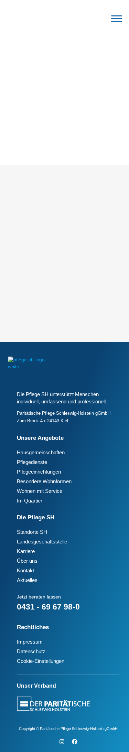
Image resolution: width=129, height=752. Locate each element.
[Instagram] (61, 741)
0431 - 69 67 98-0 (48, 606)
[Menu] (116, 18)
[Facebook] (74, 741)
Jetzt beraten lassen (39, 597)
